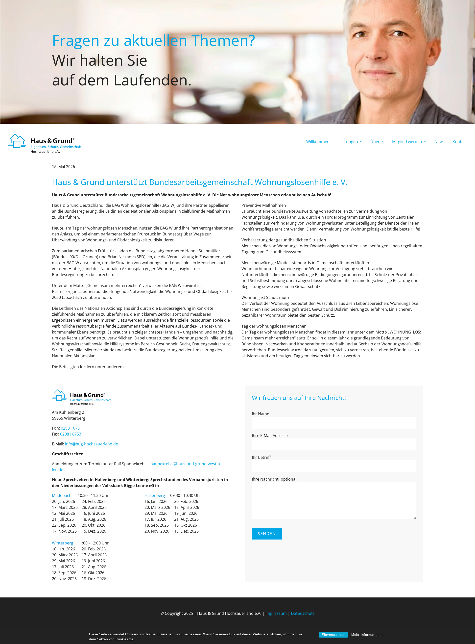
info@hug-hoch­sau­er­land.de (91, 444)
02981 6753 (70, 434)
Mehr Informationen (367, 635)
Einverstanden (333, 635)
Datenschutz (303, 613)
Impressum (276, 613)
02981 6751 (71, 428)
